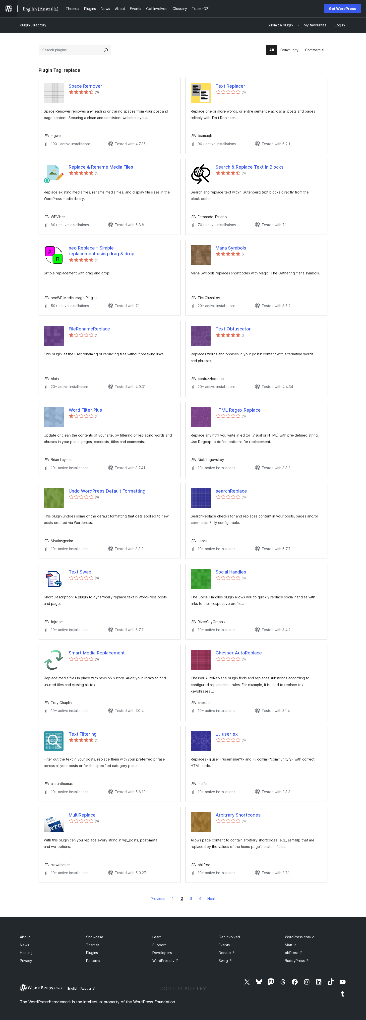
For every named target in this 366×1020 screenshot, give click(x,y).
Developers (162, 953)
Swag (225, 960)
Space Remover (85, 86)
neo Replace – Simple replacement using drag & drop (101, 250)
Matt (291, 945)
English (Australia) (81, 988)
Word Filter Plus (85, 410)
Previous (158, 898)
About (25, 937)
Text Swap (80, 571)
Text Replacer (230, 86)
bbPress (294, 953)
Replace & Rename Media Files (101, 167)
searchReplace (231, 491)
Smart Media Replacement (97, 652)
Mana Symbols (231, 248)
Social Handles (231, 571)
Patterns (93, 960)
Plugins (92, 953)
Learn (157, 937)
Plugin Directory (33, 25)
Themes (93, 945)
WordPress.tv (165, 960)
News (24, 945)
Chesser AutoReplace (239, 652)
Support (159, 945)
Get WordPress (342, 8)
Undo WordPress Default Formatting (107, 491)
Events (224, 945)
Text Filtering (83, 734)
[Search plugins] (106, 50)
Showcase (94, 937)
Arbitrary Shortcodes (238, 815)
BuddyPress (297, 960)
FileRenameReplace (89, 328)
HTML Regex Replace (238, 410)
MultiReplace (82, 815)
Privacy (26, 960)
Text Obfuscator (233, 328)
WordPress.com (300, 937)
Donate (227, 953)
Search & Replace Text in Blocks (250, 167)
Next (211, 898)
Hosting (26, 953)
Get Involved (229, 937)
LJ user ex (227, 734)
